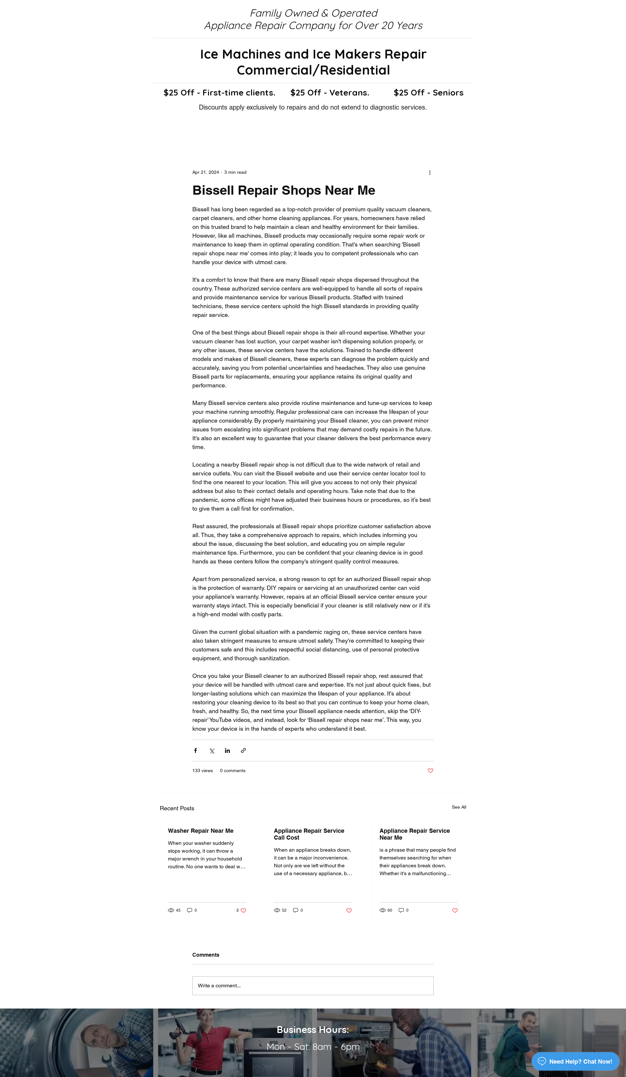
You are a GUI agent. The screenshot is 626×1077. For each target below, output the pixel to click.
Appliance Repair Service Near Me (415, 834)
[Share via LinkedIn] (227, 750)
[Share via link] (243, 750)
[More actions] (430, 172)
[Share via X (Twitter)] (211, 750)
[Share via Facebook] (195, 750)
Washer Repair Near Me (200, 830)
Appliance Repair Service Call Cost (309, 834)
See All (459, 807)
